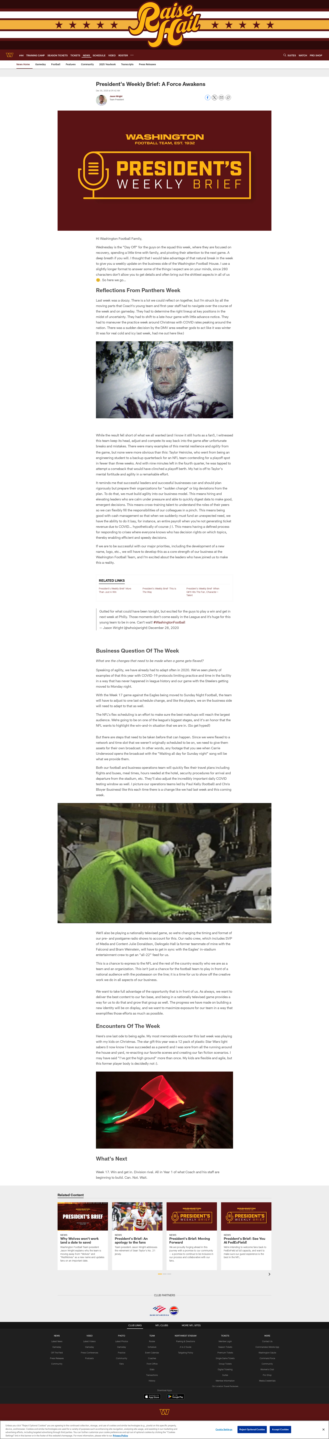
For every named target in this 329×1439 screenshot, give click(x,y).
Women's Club (267, 1369)
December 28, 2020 (163, 628)
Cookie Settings (224, 1429)
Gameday (56, 1347)
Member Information (225, 1380)
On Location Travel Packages (225, 1386)
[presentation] (270, 1274)
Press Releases (57, 1358)
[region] (164, 1430)
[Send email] (221, 99)
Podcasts (89, 1358)
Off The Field (57, 1352)
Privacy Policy (120, 1435)
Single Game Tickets (225, 1358)
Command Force (267, 1358)
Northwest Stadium (185, 1335)
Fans (121, 1363)
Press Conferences (89, 1352)
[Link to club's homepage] (9, 55)
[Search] (284, 55)
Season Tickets (225, 1347)
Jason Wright (116, 96)
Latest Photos (121, 1341)
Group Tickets (225, 1363)
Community (56, 1363)
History (152, 1380)
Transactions (152, 1375)
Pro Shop (267, 1375)
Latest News (56, 1341)
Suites (225, 1375)
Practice (121, 1352)
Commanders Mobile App (267, 1347)
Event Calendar (152, 1352)
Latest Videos (89, 1341)
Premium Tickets (225, 1352)
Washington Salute (267, 1352)
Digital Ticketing (225, 1369)
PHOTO (121, 1335)
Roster (152, 1341)
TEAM (152, 1335)
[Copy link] (228, 98)
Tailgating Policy (185, 1352)
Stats (152, 1369)
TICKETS (225, 1335)
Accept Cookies (280, 1429)
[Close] (323, 1429)
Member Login (225, 1341)
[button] (160, 1274)
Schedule (152, 1347)
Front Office (152, 1363)
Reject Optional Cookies (252, 1429)
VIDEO (90, 1335)
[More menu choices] (132, 55)
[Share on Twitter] (214, 99)
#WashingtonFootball (169, 622)
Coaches (152, 1358)
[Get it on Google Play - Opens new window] (175, 1398)
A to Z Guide (185, 1347)
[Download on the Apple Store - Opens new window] (152, 1397)
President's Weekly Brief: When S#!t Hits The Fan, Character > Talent (202, 592)
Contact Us (267, 1341)
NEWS (57, 1335)
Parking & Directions (185, 1341)
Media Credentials (267, 1380)
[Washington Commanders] (164, 1412)
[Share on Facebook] (207, 99)
